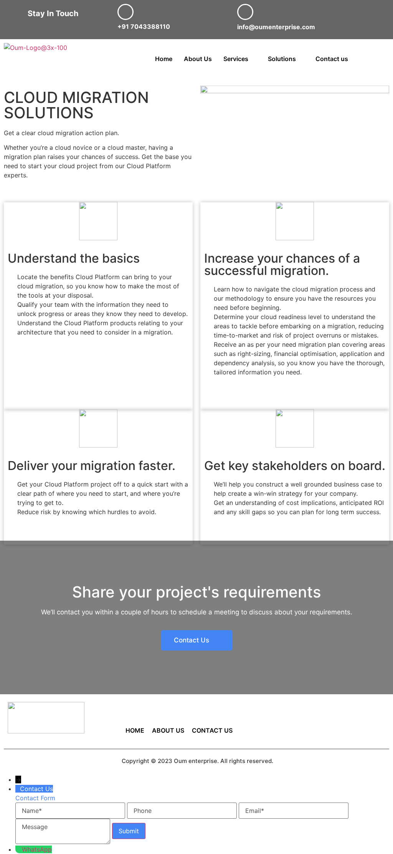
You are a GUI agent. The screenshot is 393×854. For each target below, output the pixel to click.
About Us (198, 59)
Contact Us (212, 730)
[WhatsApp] (18, 849)
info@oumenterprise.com (276, 27)
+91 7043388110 (143, 26)
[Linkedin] (365, 711)
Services (235, 59)
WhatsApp (37, 849)
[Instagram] (331, 733)
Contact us (331, 59)
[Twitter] (331, 711)
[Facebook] (297, 711)
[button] (240, 59)
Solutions (282, 59)
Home (163, 59)
